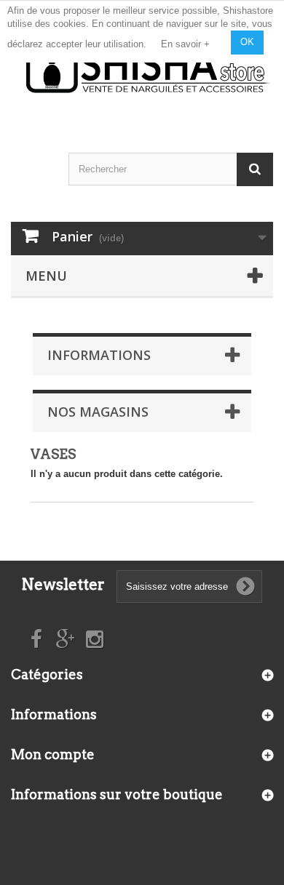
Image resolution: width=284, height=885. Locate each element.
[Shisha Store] (148, 68)
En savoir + (185, 44)
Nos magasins (98, 411)
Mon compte (53, 754)
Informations (99, 355)
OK (247, 41)
